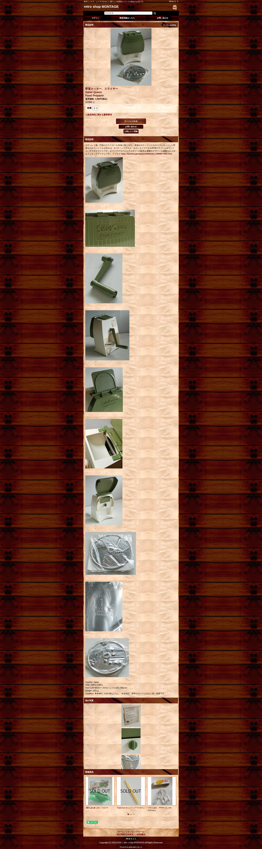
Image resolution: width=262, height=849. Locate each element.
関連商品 (89, 772)
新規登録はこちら (127, 18)
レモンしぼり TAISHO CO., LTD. (160, 808)
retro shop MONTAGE (101, 6)
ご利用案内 (140, 834)
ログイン (95, 18)
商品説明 (89, 139)
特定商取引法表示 (125, 834)
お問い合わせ (162, 18)
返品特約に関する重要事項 (99, 114)
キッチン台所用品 (169, 25)
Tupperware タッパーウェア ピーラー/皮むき (131, 808)
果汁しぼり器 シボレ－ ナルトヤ (97, 808)
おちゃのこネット (135, 847)
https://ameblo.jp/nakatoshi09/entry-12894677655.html (146, 154)
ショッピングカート (175, 7)
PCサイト (172, 1)
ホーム (121, 831)
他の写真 (89, 700)
